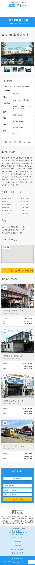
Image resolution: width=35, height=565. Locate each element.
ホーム (8, 23)
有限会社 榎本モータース (13, 401)
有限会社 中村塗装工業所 (13, 356)
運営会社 (19, 562)
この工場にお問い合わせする (18, 270)
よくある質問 (18, 553)
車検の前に (18, 545)
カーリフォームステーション (14, 446)
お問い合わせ (11, 561)
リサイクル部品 (18, 549)
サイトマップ (20, 561)
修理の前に (18, 541)
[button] (5, 142)
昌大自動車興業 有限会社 (13, 311)
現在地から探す (17, 478)
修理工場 (13, 23)
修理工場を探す (18, 538)
